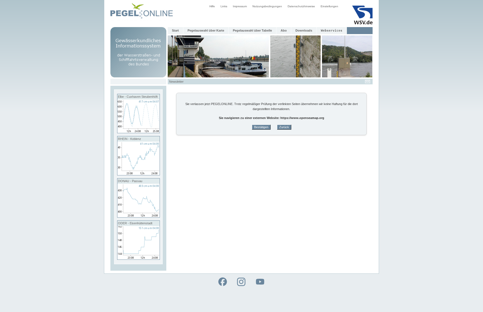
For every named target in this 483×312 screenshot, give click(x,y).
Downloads (303, 30)
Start (175, 30)
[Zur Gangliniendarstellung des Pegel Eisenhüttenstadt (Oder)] (138, 258)
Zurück (284, 127)
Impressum (240, 6)
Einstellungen (329, 6)
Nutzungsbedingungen (267, 6)
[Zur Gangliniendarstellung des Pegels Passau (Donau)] (138, 216)
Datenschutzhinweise (301, 6)
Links (224, 6)
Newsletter (176, 81)
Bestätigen (261, 127)
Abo (284, 30)
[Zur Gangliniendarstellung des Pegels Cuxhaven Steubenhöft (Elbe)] (138, 132)
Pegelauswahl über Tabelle (252, 30)
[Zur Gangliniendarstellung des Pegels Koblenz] (138, 174)
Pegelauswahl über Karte (206, 30)
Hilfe (212, 6)
